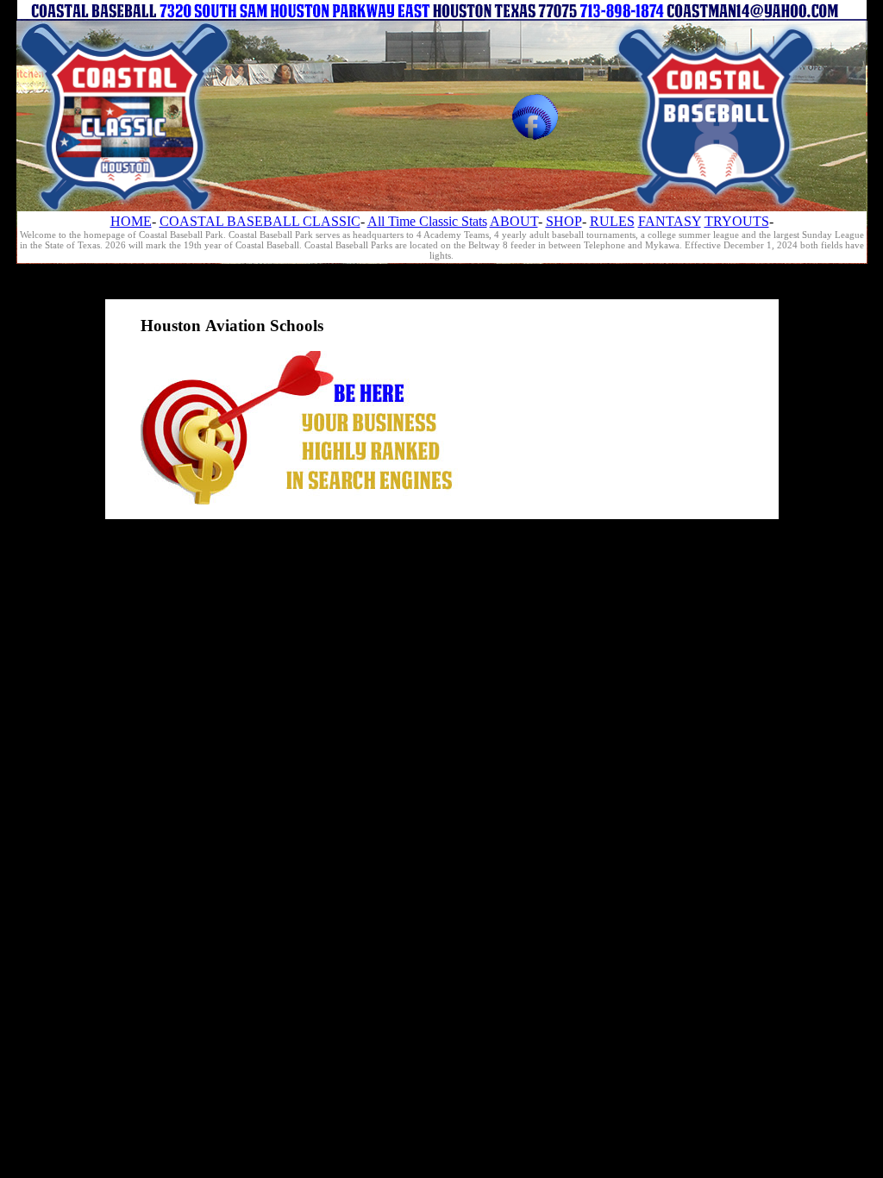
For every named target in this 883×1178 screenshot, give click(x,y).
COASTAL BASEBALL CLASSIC (260, 221)
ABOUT (514, 221)
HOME (131, 221)
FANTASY (669, 221)
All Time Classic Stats (427, 221)
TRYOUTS (737, 221)
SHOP (564, 221)
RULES (612, 221)
